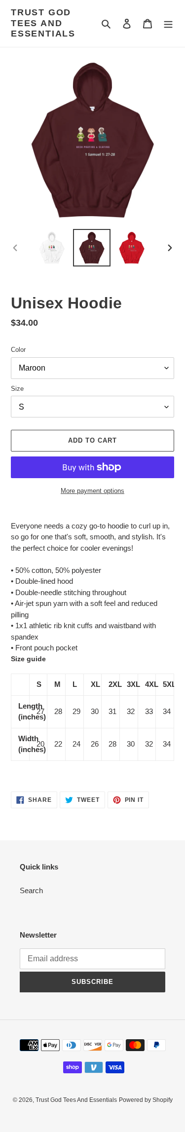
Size (17, 388)
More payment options (92, 490)
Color (18, 349)
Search (31, 890)
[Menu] (168, 23)
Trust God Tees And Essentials (43, 22)
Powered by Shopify (146, 1099)
